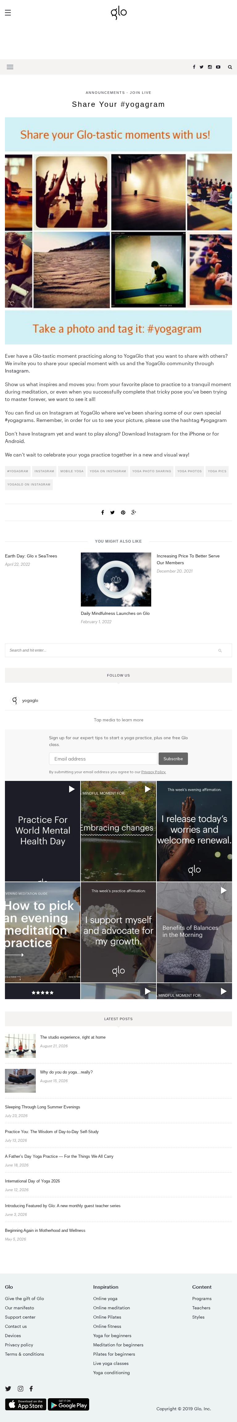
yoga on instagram (108, 471)
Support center (20, 1317)
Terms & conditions (24, 1354)
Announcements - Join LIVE (119, 92)
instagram (44, 471)
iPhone (197, 433)
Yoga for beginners (112, 1335)
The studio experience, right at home (73, 1037)
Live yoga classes (111, 1363)
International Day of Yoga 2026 (32, 1181)
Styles (198, 1317)
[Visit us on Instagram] (21, 1390)
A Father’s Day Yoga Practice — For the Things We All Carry (59, 1156)
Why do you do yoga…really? (66, 1072)
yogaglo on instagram (29, 484)
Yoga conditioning (111, 1372)
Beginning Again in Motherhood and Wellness (45, 1230)
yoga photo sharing (151, 471)
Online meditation (111, 1307)
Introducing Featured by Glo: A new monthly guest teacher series (63, 1205)
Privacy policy (19, 1344)
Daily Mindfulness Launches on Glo (115, 613)
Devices (13, 1335)
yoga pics (217, 471)
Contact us (16, 1326)
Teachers (201, 1307)
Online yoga (105, 1298)
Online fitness (107, 1326)
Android (14, 441)
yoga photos (189, 471)
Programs (202, 1298)
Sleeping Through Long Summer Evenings (42, 1107)
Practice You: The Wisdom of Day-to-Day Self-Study (52, 1131)
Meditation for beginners (118, 1344)
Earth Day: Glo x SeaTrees (31, 555)
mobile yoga (72, 471)
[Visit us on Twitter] (9, 1389)
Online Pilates (107, 1317)
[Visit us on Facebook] (31, 1389)
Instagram (17, 370)
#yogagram (17, 471)
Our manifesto (19, 1307)
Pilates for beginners (114, 1354)
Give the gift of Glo (24, 1298)
